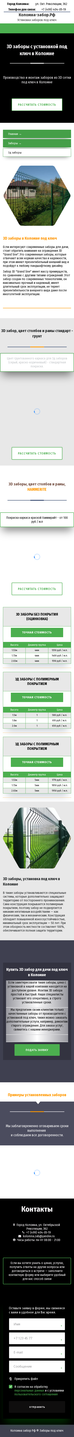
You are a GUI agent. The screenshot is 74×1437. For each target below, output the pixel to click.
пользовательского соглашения (36, 1394)
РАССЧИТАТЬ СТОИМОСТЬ (37, 105)
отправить (37, 1407)
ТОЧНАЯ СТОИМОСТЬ (37, 632)
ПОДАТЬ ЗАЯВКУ (37, 1050)
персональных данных (29, 1390)
